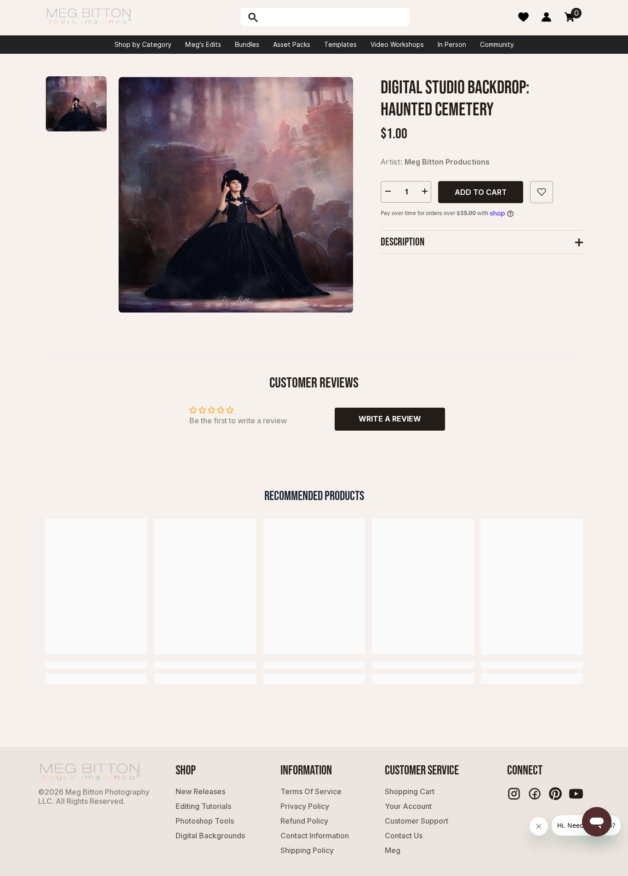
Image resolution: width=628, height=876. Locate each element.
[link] (96, 665)
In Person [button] (452, 44)
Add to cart (481, 191)
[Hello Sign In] (546, 17)
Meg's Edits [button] (203, 44)
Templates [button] (340, 44)
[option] (236, 195)
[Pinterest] (555, 794)
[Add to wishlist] (541, 192)
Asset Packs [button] (291, 44)
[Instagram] (514, 794)
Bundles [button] (247, 44)
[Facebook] (535, 794)
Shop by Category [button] (142, 44)
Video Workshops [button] (397, 44)
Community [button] (497, 44)
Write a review (390, 418)
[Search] (277, 17)
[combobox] (334, 17)
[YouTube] (576, 794)
